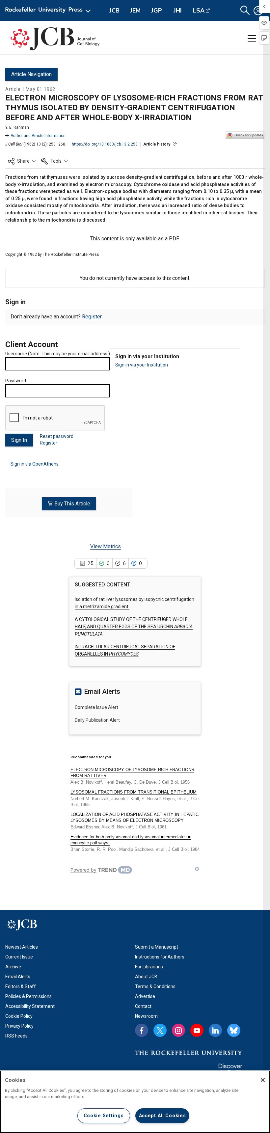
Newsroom (146, 1016)
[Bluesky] (233, 1030)
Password (15, 380)
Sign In (19, 440)
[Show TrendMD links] (197, 869)
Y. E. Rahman (17, 127)
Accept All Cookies (162, 1116)
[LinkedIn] (215, 1030)
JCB (114, 10)
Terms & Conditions (155, 986)
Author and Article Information (38, 135)
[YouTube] (196, 1030)
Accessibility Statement (30, 1006)
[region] (135, 1101)
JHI (178, 10)
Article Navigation (31, 74)
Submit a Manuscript (156, 947)
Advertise (145, 996)
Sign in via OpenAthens (35, 464)
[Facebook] (141, 1030)
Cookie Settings (104, 1116)
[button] (22, 161)
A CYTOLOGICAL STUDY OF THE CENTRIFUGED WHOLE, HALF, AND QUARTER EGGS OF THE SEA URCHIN (134, 627)
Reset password (56, 436)
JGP (156, 10)
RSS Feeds (16, 1036)
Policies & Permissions (28, 996)
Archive (13, 966)
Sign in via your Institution (141, 364)
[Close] (263, 1080)
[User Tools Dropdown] (258, 10)
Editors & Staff (20, 986)
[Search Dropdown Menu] (245, 10)
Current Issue (19, 956)
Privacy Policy (19, 1026)
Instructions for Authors (159, 956)
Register (92, 316)
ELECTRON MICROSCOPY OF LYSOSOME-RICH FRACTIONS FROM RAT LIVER (132, 772)
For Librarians (149, 966)
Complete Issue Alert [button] (96, 707)
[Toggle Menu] (251, 38)
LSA (198, 10)
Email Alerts (17, 976)
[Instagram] (178, 1030)
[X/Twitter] (160, 1030)
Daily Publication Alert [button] (97, 720)
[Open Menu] (49, 10)
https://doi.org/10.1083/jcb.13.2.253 (105, 144)
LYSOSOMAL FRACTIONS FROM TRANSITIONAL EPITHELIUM (133, 792)
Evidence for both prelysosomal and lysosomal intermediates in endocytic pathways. (130, 839)
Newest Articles (21, 947)
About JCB (146, 976)
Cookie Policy (19, 1016)
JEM (135, 10)
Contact (143, 1006)
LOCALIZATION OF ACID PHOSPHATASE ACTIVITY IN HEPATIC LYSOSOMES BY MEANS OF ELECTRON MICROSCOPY (134, 817)
